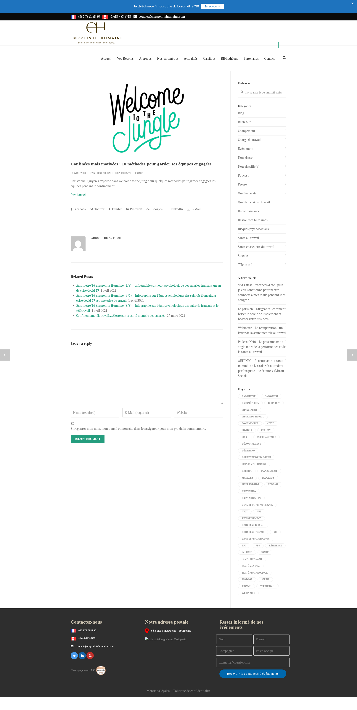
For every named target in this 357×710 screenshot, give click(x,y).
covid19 (266, 430)
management (269, 470)
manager (247, 477)
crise (245, 437)
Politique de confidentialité (191, 691)
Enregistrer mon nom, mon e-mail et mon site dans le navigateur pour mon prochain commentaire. (138, 429)
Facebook (79, 209)
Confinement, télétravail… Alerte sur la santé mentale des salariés (120, 316)
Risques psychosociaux (253, 229)
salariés (247, 552)
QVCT (245, 511)
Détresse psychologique (256, 457)
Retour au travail (253, 532)
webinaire (248, 593)
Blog (241, 113)
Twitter (99, 209)
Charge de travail (249, 140)
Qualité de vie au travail (254, 202)
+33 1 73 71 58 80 (89, 17)
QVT (259, 511)
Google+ (157, 209)
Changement (246, 131)
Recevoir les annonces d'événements (253, 673)
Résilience (275, 545)
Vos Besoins (125, 58)
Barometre (248, 396)
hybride (247, 470)
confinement (250, 423)
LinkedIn (176, 209)
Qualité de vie (247, 193)
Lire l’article (79, 195)
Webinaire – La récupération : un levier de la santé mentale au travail (262, 330)
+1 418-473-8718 (120, 17)
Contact (269, 58)
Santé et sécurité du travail (256, 247)
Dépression (248, 450)
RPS (258, 545)
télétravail (267, 586)
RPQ (244, 545)
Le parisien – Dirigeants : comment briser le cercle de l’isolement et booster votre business (262, 314)
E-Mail (196, 209)
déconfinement (251, 443)
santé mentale (251, 565)
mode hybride (250, 484)
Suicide (243, 256)
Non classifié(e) (249, 167)
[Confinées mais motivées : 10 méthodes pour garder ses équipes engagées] (147, 118)
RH (275, 532)
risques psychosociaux (255, 538)
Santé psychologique (255, 572)
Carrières (209, 58)
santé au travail (252, 559)
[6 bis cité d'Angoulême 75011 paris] (166, 639)
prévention (249, 491)
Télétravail (245, 265)
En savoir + (212, 6)
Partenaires (251, 58)
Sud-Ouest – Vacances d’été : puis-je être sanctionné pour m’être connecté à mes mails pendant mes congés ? (261, 292)
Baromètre (271, 396)
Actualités (190, 58)
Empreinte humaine (254, 464)
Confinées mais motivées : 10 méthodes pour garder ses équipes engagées (141, 164)
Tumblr (116, 209)
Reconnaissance (249, 211)
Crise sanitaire (266, 437)
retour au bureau (253, 525)
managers (268, 477)
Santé (264, 552)
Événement (245, 149)
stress (265, 579)
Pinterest (135, 209)
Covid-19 (247, 430)
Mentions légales (158, 691)
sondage (247, 579)
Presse (139, 173)
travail (246, 586)
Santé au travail (248, 238)
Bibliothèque (229, 58)
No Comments (123, 173)
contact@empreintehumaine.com (162, 17)
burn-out (274, 403)
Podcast (243, 176)
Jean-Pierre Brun (100, 173)
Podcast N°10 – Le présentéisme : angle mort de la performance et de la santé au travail (262, 347)
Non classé (245, 158)
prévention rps (251, 498)
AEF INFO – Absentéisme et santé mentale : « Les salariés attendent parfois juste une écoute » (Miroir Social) (261, 368)
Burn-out (244, 122)
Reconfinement (251, 518)
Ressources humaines (253, 220)
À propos (145, 58)
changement (249, 410)
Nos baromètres (167, 58)
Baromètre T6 (250, 403)
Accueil (106, 58)
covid (270, 423)
